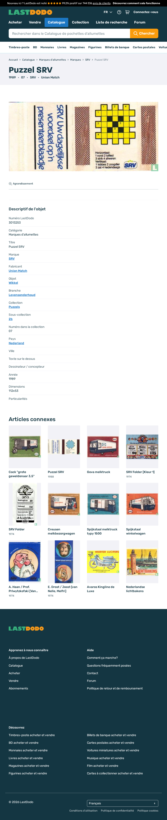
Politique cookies (147, 810)
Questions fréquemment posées (109, 665)
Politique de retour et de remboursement (115, 688)
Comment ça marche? (102, 658)
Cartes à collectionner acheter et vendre (115, 773)
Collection (80, 22)
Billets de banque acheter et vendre (111, 735)
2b (11, 319)
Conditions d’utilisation (83, 810)
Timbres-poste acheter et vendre (32, 735)
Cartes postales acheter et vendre (110, 743)
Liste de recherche (111, 22)
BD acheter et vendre (23, 743)
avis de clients (101, 3)
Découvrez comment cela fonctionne (136, 3)
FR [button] (106, 12)
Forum (139, 22)
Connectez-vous (146, 12)
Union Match (50, 77)
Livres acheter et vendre (26, 758)
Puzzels (14, 307)
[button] (127, 12)
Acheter (15, 22)
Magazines (77, 47)
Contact (92, 673)
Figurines (95, 47)
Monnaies (47, 47)
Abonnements (18, 688)
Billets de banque (117, 47)
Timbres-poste (19, 47)
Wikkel (13, 283)
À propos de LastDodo (24, 658)
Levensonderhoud (22, 295)
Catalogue (56, 22)
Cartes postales (144, 47)
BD (35, 47)
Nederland (16, 343)
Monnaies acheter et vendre (28, 750)
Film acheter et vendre (102, 766)
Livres (61, 47)
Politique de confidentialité (117, 810)
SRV (33, 77)
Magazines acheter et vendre (29, 766)
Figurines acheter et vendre (28, 773)
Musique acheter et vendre (105, 758)
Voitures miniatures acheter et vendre (113, 750)
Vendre (35, 22)
